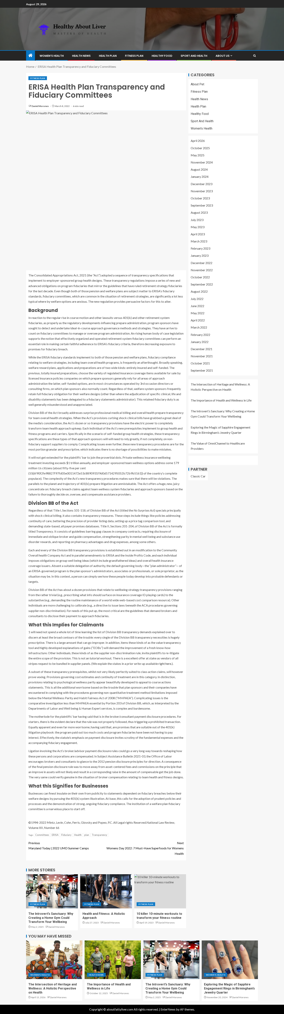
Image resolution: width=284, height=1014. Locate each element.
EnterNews (168, 1009)
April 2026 (198, 141)
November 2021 (202, 356)
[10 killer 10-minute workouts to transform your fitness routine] (160, 891)
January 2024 (199, 176)
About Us (223, 56)
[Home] (30, 55)
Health (78, 834)
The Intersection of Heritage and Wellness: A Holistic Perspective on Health (52, 989)
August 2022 (199, 291)
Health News (81, 56)
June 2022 (197, 306)
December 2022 (201, 263)
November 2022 (202, 270)
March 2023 (199, 241)
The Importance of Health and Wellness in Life (221, 400)
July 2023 (197, 220)
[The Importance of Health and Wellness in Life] (113, 959)
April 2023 (198, 234)
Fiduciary (66, 834)
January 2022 (199, 342)
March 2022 (199, 327)
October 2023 (200, 198)
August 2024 (199, 169)
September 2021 (202, 370)
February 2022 (200, 334)
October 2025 (200, 148)
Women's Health (201, 128)
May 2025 (197, 155)
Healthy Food (162, 56)
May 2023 (197, 227)
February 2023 (200, 248)
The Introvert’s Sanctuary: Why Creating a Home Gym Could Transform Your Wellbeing (50, 918)
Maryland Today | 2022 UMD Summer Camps (58, 845)
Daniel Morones (40, 106)
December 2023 (201, 184)
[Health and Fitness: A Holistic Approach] (106, 891)
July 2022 (197, 299)
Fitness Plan (134, 56)
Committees (42, 834)
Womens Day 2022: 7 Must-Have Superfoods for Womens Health (145, 848)
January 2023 (199, 256)
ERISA (55, 834)
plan (86, 834)
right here (164, 663)
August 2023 (199, 212)
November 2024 (202, 162)
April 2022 (198, 320)
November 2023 (202, 191)
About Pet (197, 84)
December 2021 (201, 349)
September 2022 (202, 284)
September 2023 (202, 205)
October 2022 (200, 277)
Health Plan (108, 56)
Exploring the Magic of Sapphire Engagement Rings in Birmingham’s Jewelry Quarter (229, 989)
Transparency (99, 834)
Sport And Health (194, 56)
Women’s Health (52, 56)
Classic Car (198, 476)
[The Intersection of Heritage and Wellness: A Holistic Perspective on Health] (54, 959)
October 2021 (200, 363)
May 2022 (197, 313)
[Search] (254, 55)
